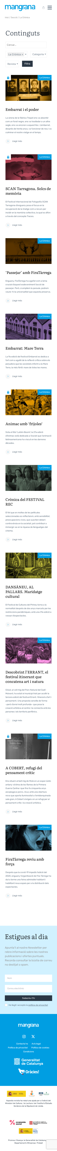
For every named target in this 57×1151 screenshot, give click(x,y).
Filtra (27, 63)
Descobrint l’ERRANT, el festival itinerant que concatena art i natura (26, 676)
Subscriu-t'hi (28, 998)
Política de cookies (40, 1047)
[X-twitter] (33, 1036)
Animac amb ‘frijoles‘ (24, 423)
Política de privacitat (18, 1047)
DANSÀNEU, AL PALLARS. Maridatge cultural (23, 591)
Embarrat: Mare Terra (24, 348)
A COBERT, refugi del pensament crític (23, 770)
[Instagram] (24, 1036)
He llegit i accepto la (28, 1005)
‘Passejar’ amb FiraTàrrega (28, 272)
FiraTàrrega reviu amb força (24, 861)
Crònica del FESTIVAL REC (24, 502)
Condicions (28, 1051)
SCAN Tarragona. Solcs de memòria (28, 191)
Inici (7, 17)
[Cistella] (43, 7)
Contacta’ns (22, 1043)
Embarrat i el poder (22, 109)
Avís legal (36, 1043)
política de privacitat (38, 1005)
